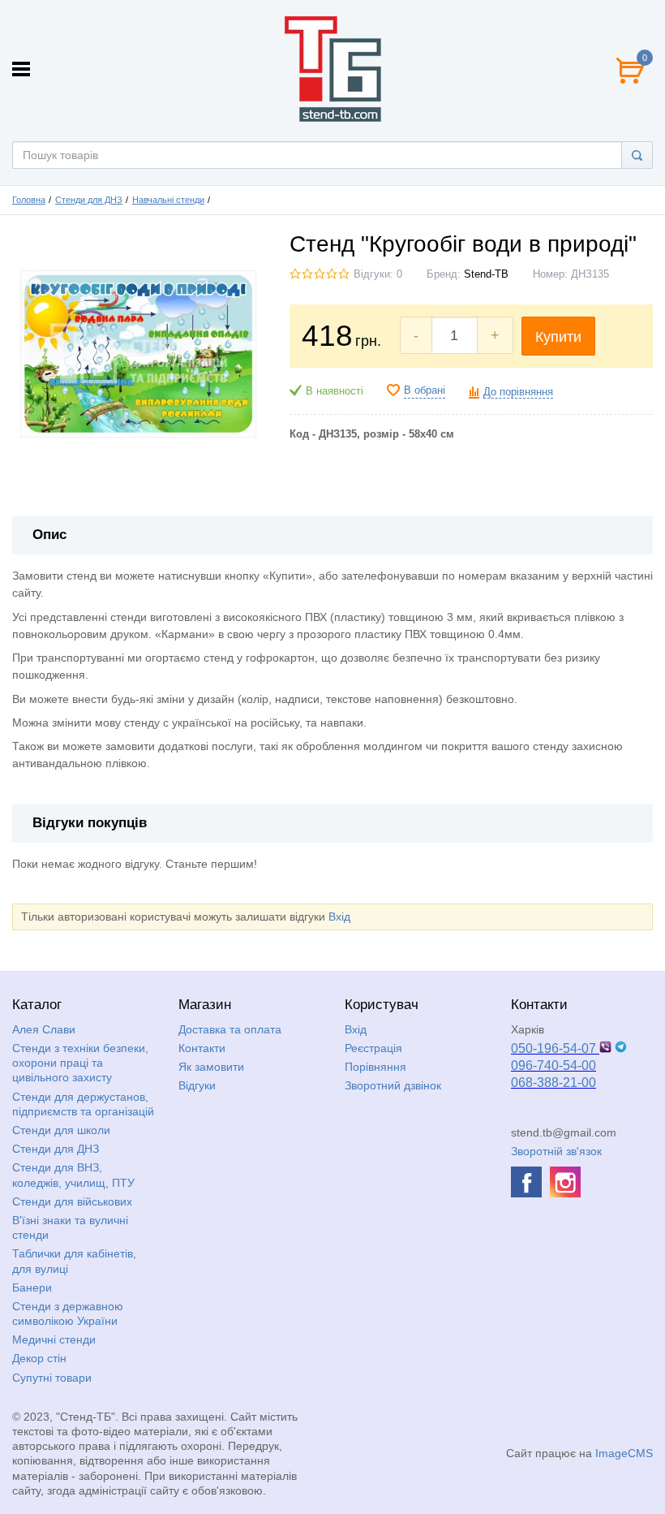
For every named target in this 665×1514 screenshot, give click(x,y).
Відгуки (197, 1085)
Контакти (201, 1048)
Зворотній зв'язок (556, 1151)
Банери (32, 1287)
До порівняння (518, 392)
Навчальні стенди (168, 200)
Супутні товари (52, 1377)
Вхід (339, 916)
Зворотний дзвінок (393, 1085)
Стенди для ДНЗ (88, 200)
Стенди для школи (61, 1130)
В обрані (424, 390)
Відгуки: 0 (378, 274)
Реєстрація (373, 1048)
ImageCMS (624, 1453)
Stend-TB (486, 274)
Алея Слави (43, 1029)
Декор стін (39, 1358)
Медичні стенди (54, 1339)
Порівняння (375, 1066)
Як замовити (211, 1066)
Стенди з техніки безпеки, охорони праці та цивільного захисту (80, 1063)
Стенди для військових (72, 1201)
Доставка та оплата (229, 1029)
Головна (28, 200)
